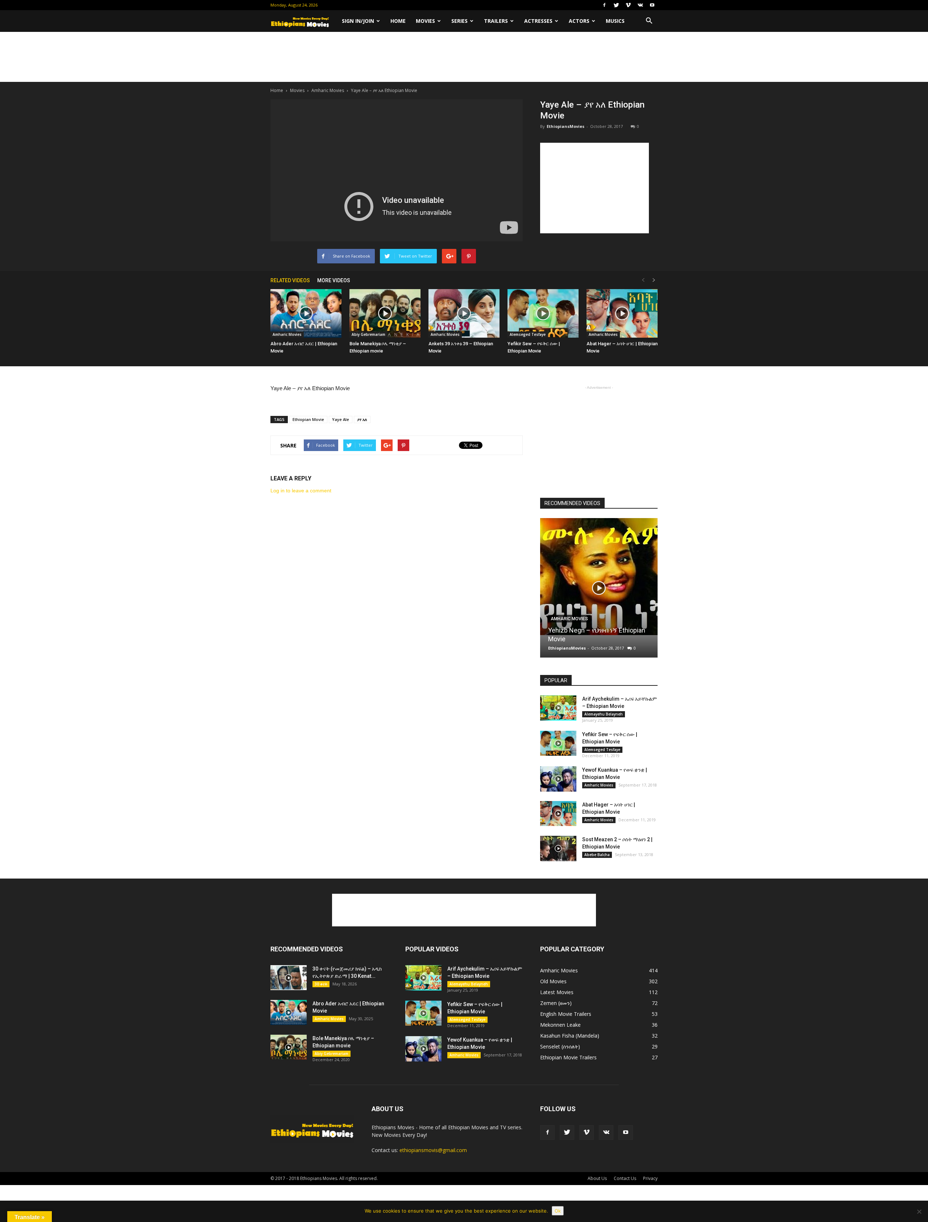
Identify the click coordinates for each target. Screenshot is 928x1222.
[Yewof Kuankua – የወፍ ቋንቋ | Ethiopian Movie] (558, 779)
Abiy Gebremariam (368, 334)
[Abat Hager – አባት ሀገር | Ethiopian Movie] (622, 313)
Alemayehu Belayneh (603, 714)
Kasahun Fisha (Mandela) (569, 1035)
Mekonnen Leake (560, 1024)
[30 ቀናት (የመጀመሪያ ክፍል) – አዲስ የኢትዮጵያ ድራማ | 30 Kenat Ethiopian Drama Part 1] (288, 977)
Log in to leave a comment (300, 490)
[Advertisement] (464, 57)
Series (459, 20)
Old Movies (553, 981)
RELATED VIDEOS (290, 280)
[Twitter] (616, 5)
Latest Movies (556, 992)
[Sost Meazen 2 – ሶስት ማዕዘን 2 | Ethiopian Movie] (558, 848)
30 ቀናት (321, 984)
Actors (579, 20)
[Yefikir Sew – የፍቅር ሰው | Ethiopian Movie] (543, 313)
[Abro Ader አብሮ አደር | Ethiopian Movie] (305, 313)
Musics (615, 20)
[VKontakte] (640, 5)
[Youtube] (652, 5)
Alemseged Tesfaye (528, 334)
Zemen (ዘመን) (556, 1003)
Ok (558, 1211)
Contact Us (625, 1178)
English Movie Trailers (565, 1013)
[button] (649, 21)
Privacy (650, 1178)
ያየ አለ (362, 419)
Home (398, 20)
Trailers (496, 20)
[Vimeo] (628, 5)
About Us (597, 1178)
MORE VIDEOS (333, 280)
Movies (425, 20)
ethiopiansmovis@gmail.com (433, 1150)
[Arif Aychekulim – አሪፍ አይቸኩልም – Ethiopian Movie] (558, 708)
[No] (919, 1211)
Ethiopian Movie (308, 419)
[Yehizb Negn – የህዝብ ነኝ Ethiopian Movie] (599, 576)
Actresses (538, 20)
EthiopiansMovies (565, 126)
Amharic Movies (327, 90)
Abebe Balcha (597, 854)
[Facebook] (604, 5)
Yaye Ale (340, 419)
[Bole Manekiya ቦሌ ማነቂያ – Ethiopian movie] (384, 313)
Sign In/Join (358, 20)
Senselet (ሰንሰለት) (560, 1046)
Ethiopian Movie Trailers (568, 1057)
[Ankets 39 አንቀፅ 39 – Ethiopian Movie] (464, 313)
